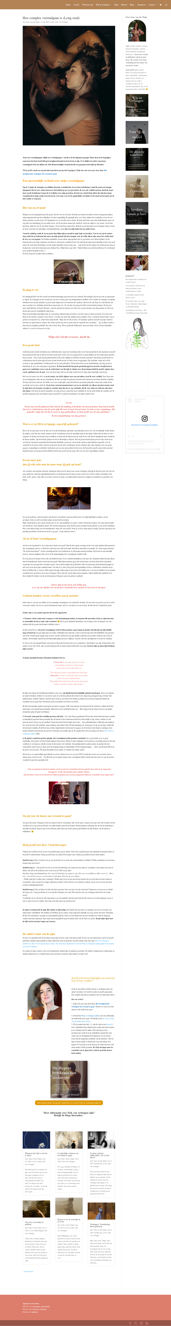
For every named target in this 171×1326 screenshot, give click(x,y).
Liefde (52, 22)
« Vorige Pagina (28, 1271)
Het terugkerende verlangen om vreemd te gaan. (90, 1005)
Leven (34, 1161)
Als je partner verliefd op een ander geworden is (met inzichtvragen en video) (135, 288)
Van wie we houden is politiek (34, 1223)
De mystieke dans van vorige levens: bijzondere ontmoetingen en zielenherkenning (136, 304)
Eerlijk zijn (98, 1163)
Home (68, 5)
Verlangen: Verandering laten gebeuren (100, 1225)
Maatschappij (39, 1230)
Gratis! (76, 5)
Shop (116, 5)
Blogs (132, 5)
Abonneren (141, 5)
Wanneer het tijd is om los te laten (36, 1154)
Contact (152, 5)
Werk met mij (87, 5)
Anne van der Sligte (32, 22)
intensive (109, 1024)
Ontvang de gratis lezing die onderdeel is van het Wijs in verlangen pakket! (69, 1102)
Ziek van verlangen (61, 22)
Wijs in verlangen (102, 5)
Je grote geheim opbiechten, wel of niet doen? (99, 1155)
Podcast (124, 5)
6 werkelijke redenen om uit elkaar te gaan (68, 1154)
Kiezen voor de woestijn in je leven (69, 1220)
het (89, 1015)
